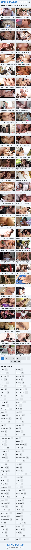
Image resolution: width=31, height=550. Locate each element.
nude (19, 409)
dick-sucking (6, 428)
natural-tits (20, 402)
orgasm (20, 415)
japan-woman (6, 513)
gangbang (5, 471)
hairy (4, 484)
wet (18, 532)
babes (4, 389)
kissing (4, 529)
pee (18, 438)
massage (20, 383)
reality (19, 448)
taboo (19, 477)
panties (19, 431)
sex (18, 464)
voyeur (19, 519)
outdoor (20, 425)
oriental (20, 422)
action (4, 369)
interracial (5, 503)
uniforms (20, 503)
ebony (4, 435)
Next (19, 361)
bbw (3, 399)
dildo (4, 431)
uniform (20, 500)
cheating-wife (6, 409)
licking (19, 379)
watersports (20, 523)
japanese (5, 516)
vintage (19, 513)
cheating (5, 405)
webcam (20, 526)
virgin (19, 516)
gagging (4, 467)
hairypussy (5, 490)
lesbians (20, 376)
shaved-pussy (21, 474)
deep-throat (6, 418)
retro (18, 454)
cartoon (4, 402)
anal (4, 379)
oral (18, 412)
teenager (20, 490)
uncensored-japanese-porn (22, 497)
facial (4, 454)
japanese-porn (6, 519)
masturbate (20, 386)
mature (19, 396)
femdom (5, 461)
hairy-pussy (5, 487)
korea (4, 532)
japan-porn (5, 510)
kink (3, 523)
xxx (18, 539)
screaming (20, 461)
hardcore (5, 497)
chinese (4, 415)
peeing (19, 441)
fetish (4, 464)
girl (3, 477)
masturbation (21, 392)
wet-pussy (20, 536)
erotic (4, 441)
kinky (3, 526)
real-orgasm (21, 444)
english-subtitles (6, 438)
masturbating (21, 389)
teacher (19, 484)
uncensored (21, 493)
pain (18, 428)
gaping (4, 474)
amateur (5, 373)
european (5, 448)
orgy (19, 418)
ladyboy (4, 539)
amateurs (5, 376)
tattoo (19, 480)
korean (4, 536)
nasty (19, 399)
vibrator (20, 510)
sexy (19, 467)
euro (3, 444)
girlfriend (5, 480)
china (4, 412)
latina (19, 369)
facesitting (5, 451)
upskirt (19, 506)
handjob (4, 493)
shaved (19, 471)
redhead (20, 451)
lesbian (19, 373)
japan (4, 506)
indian (4, 500)
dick (3, 425)
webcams (20, 529)
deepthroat (5, 422)
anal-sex (4, 383)
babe (4, 386)
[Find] (29, 2)
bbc (3, 396)
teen (19, 487)
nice (18, 405)
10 (15, 361)
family (4, 457)
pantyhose (20, 435)
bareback (5, 392)
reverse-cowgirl (22, 457)
